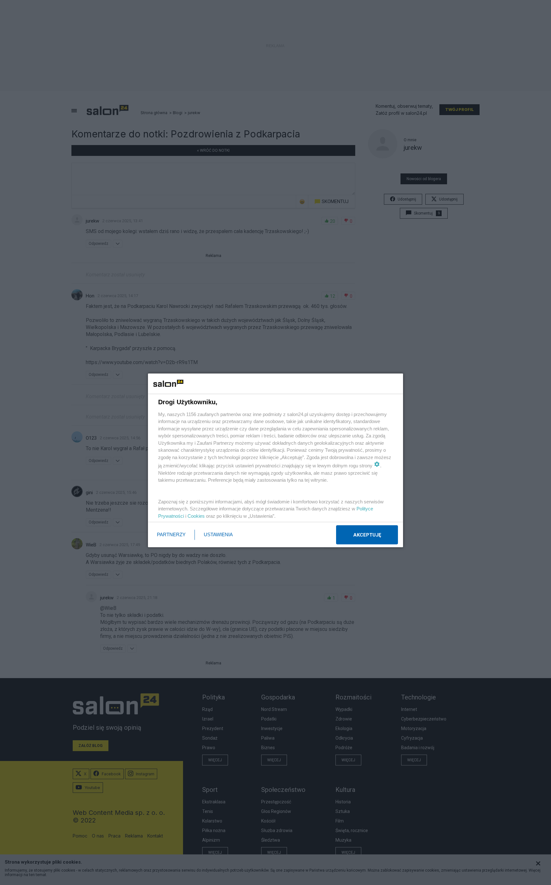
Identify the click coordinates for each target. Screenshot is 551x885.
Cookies (196, 515)
